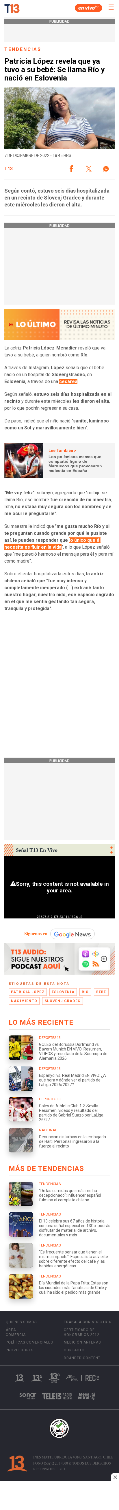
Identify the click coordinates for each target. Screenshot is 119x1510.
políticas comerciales (29, 1342)
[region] (59, 1496)
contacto (74, 1350)
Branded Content (82, 1358)
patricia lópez (27, 992)
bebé (101, 992)
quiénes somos (21, 1322)
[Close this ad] (115, 1477)
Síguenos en (35, 933)
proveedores (20, 1350)
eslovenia (63, 992)
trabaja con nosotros (88, 1322)
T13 (8, 168)
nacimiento (24, 1001)
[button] (71, 168)
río (85, 992)
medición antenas (82, 1342)
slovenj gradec (62, 1001)
